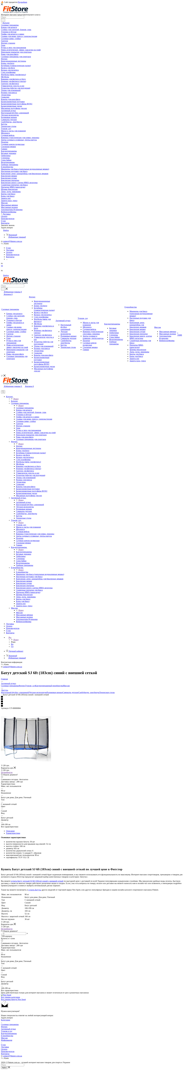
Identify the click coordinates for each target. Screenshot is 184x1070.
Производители (7, 1051)
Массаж (19, 613)
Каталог (14, 401)
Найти (4, 1068)
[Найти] (3, 20)
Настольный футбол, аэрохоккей (15, 692)
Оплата (4, 1049)
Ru (12, 644)
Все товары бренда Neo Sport (13, 999)
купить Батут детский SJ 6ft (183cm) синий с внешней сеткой (37, 881)
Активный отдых (23, 502)
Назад (16, 399)
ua (2, 265)
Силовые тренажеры (25, 408)
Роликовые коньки (55, 692)
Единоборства (22, 572)
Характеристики (13, 833)
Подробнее (22, 2)
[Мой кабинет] (2, 389)
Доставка (5, 1047)
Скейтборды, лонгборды (88, 692)
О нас (3, 1045)
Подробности (7, 772)
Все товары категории (10, 997)
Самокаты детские (70, 692)
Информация (6, 1040)
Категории (5, 1020)
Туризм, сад (21, 525)
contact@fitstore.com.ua (12, 241)
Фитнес (19, 446)
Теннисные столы (107, 692)
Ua (12, 646)
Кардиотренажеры (24, 552)
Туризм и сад (6, 1031)
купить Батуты (34, 890)
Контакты (5, 1054)
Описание (10, 831)
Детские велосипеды (38, 692)
